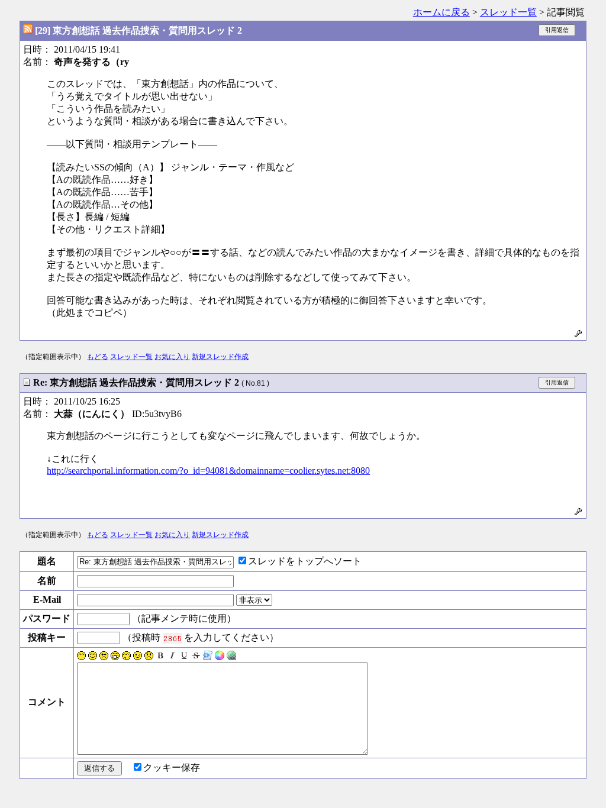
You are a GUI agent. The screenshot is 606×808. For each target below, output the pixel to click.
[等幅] (207, 657)
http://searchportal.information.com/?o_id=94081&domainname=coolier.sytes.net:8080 (208, 471)
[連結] (231, 657)
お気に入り (172, 357)
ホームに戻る (441, 12)
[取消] (196, 657)
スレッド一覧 (508, 12)
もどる (97, 357)
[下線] (184, 657)
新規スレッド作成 (220, 357)
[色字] (219, 657)
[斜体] (172, 657)
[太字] (160, 657)
